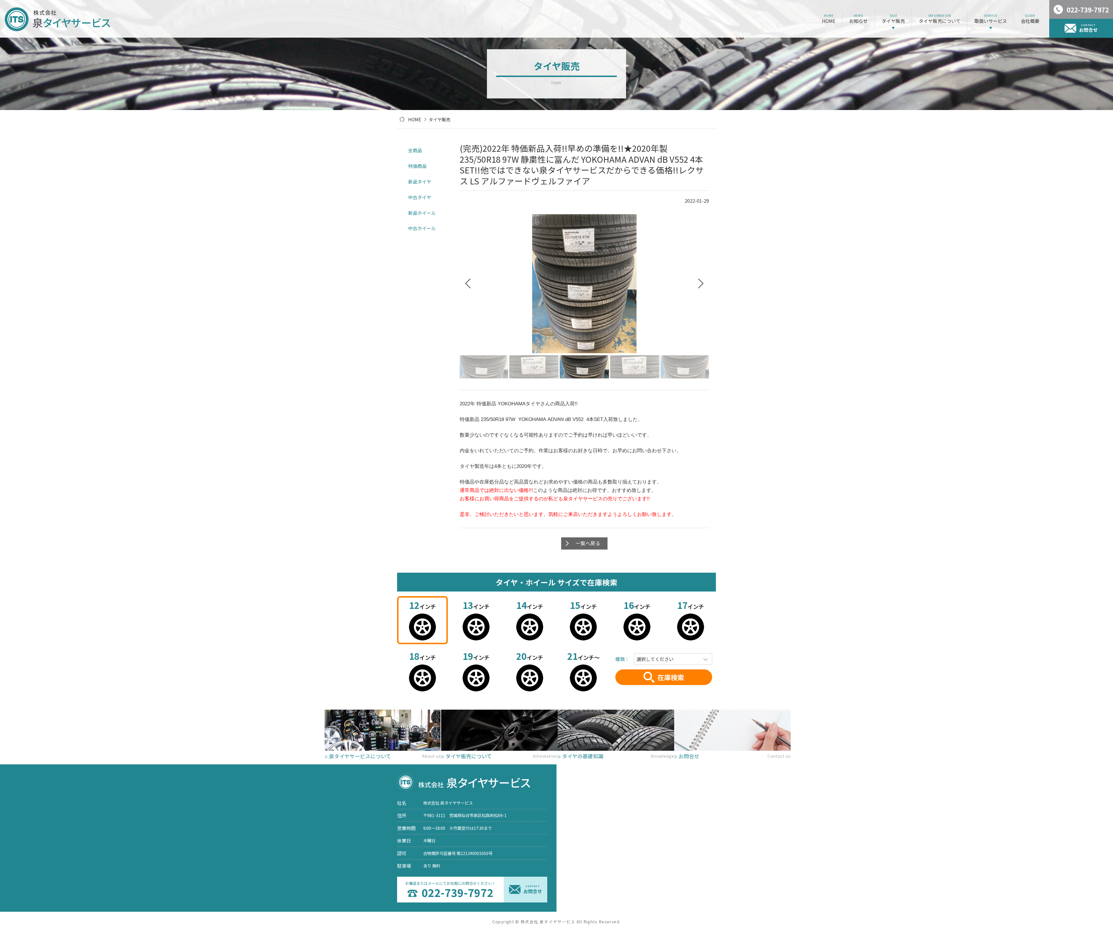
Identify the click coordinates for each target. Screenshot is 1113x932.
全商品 (415, 150)
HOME (414, 119)
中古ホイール (422, 228)
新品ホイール (422, 212)
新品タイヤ (419, 181)
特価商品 (417, 165)
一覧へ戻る (588, 543)
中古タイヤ (419, 197)
